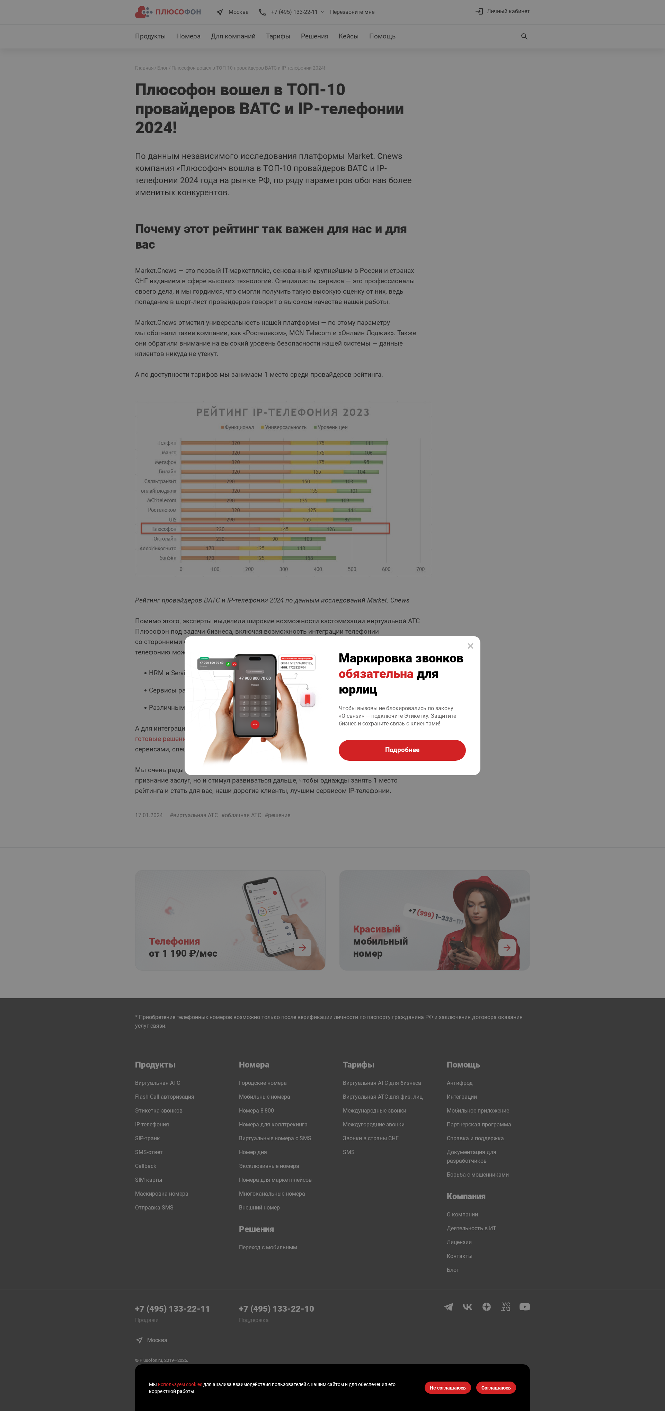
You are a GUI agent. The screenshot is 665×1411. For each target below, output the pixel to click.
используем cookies (180, 1384)
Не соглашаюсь (448, 1388)
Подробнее (402, 750)
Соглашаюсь (496, 1388)
